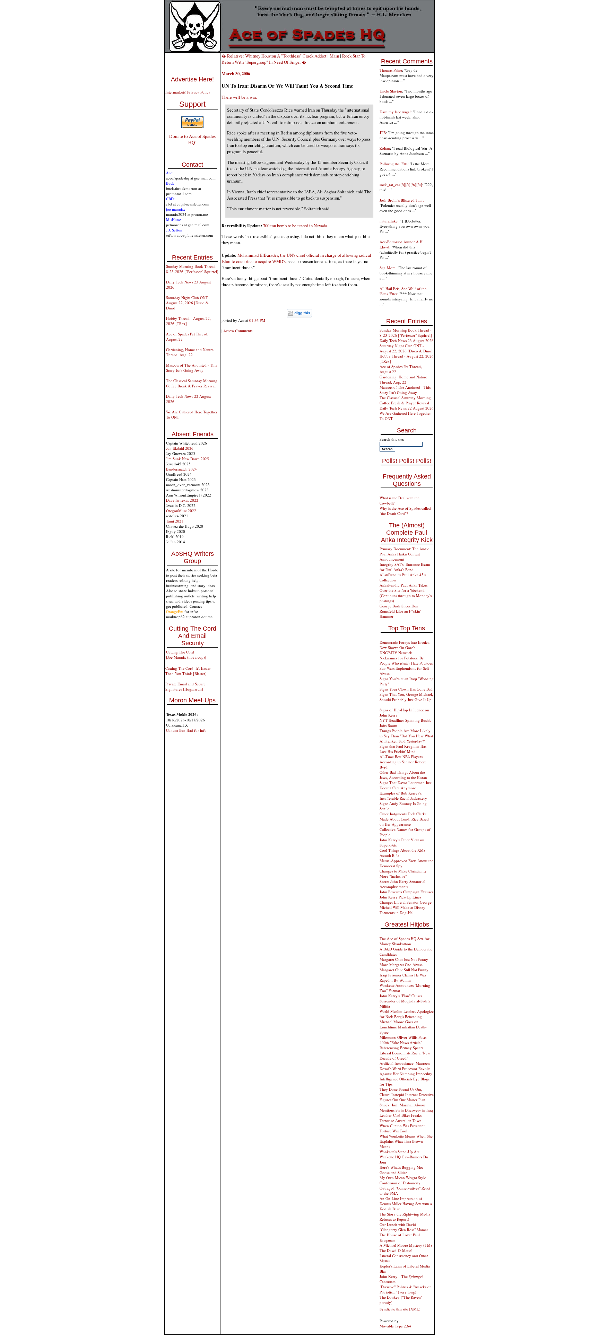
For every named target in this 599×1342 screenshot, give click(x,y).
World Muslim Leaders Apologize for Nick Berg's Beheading (407, 1014)
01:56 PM (257, 320)
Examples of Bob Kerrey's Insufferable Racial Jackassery (403, 795)
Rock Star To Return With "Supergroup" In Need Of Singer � (293, 59)
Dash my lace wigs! (395, 111)
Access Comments (237, 330)
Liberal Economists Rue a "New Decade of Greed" (405, 1055)
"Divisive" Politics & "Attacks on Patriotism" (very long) (406, 1289)
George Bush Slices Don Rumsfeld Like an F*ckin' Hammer (400, 611)
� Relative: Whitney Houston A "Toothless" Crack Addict (274, 56)
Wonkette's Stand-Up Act (399, 1151)
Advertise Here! (192, 79)
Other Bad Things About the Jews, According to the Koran (403, 775)
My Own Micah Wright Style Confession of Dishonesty (403, 1180)
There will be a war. (239, 97)
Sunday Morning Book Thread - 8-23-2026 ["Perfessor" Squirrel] (192, 269)
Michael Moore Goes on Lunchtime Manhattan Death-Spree (403, 1027)
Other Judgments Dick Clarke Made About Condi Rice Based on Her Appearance (404, 819)
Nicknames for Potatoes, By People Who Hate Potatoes (406, 660)
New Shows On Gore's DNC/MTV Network (397, 650)
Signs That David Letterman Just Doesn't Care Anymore (406, 785)
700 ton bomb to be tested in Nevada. (295, 225)
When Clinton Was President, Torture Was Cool (403, 1128)
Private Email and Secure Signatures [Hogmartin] (185, 686)
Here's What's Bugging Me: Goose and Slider (401, 1170)
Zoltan (385, 148)
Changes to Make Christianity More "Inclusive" (403, 873)
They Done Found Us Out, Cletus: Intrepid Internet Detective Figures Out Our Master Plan (407, 1094)
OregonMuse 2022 (181, 510)
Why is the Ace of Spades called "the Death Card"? (405, 511)
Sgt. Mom (388, 267)
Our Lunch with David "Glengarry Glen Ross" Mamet (404, 1227)
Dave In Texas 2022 (182, 500)
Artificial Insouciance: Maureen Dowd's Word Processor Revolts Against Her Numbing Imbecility (406, 1068)
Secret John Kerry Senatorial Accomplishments (402, 884)
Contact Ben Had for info (186, 730)
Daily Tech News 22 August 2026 (407, 408)
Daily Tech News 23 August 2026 (407, 340)
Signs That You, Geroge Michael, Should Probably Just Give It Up (406, 697)
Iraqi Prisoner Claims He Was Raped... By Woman (403, 977)
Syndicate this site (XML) (400, 1309)
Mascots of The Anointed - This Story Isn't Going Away (191, 367)
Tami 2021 (174, 521)
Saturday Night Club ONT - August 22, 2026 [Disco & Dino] (188, 302)
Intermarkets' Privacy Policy (187, 92)
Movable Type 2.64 (395, 1325)
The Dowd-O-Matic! (396, 1250)
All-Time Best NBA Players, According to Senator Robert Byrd (403, 762)
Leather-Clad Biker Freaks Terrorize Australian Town (401, 1118)
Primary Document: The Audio (404, 548)
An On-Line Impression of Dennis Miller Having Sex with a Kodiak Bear (406, 1203)
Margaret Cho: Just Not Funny (404, 959)
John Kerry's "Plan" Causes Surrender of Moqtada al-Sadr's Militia (405, 1001)
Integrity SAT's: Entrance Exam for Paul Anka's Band (405, 567)
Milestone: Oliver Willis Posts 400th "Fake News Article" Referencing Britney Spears (403, 1042)
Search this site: (392, 439)
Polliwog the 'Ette (394, 163)
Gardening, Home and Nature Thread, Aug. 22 (190, 352)
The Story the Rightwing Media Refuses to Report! (405, 1216)
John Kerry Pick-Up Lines (400, 897)
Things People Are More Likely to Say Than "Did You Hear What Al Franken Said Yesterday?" (406, 736)
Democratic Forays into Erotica (404, 642)
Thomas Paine (391, 70)
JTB (383, 132)
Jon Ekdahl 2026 (179, 448)
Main (334, 56)
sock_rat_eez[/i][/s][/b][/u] (401, 184)
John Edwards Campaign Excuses (406, 891)
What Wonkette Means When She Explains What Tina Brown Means (406, 1141)
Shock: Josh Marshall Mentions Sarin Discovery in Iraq (406, 1107)
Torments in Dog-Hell (397, 912)
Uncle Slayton (391, 91)
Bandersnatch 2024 (181, 469)
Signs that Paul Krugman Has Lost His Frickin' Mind (403, 749)
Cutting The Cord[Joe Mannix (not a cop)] (186, 654)
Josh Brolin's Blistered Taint (402, 200)
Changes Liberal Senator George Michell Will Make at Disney (406, 905)
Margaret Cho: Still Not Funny (404, 969)
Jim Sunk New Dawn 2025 (187, 458)
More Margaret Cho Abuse (401, 964)
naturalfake (389, 220)
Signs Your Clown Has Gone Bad (406, 689)
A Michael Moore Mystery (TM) (406, 1245)
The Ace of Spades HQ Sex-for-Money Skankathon (405, 941)
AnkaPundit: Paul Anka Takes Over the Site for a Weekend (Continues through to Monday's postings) (406, 592)
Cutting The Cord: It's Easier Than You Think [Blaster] (188, 671)
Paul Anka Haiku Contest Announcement (400, 556)
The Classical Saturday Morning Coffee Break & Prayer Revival (191, 383)
